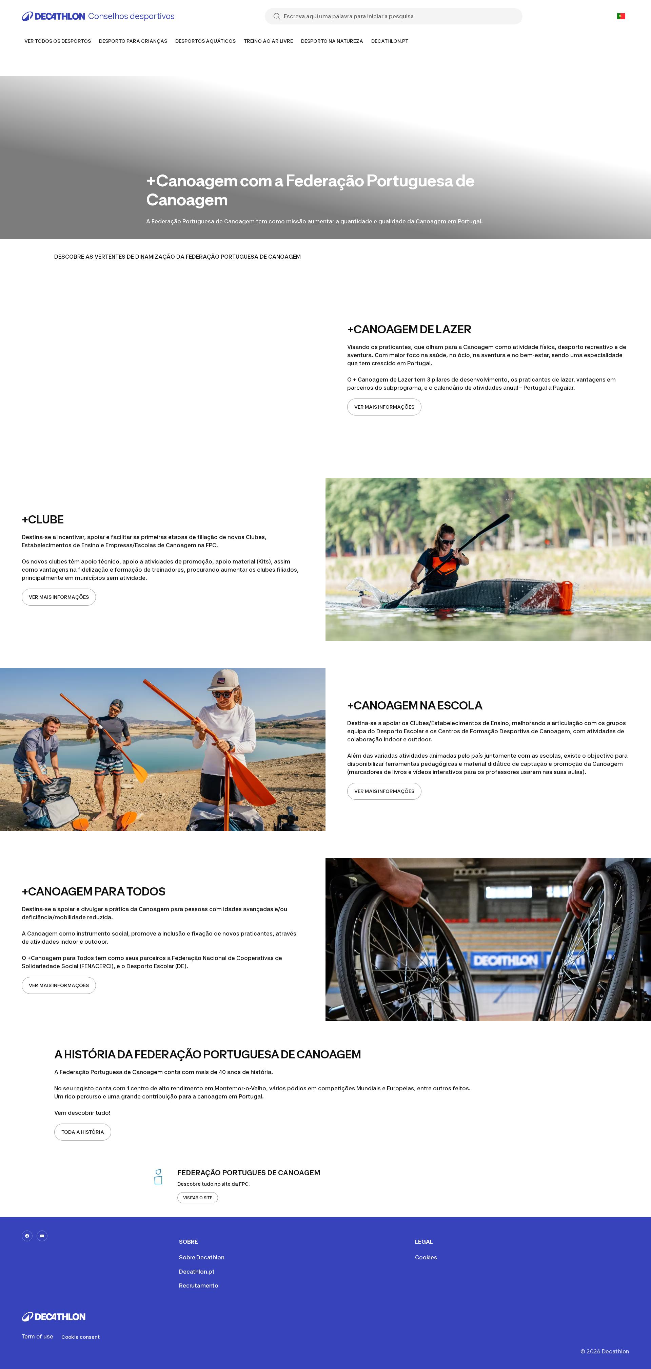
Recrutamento (198, 1285)
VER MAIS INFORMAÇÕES (384, 407)
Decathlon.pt (197, 1271)
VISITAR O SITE (197, 1197)
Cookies (426, 1257)
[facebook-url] (27, 1236)
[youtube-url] (42, 1236)
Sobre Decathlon (201, 1257)
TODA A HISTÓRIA (82, 1132)
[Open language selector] (621, 16)
